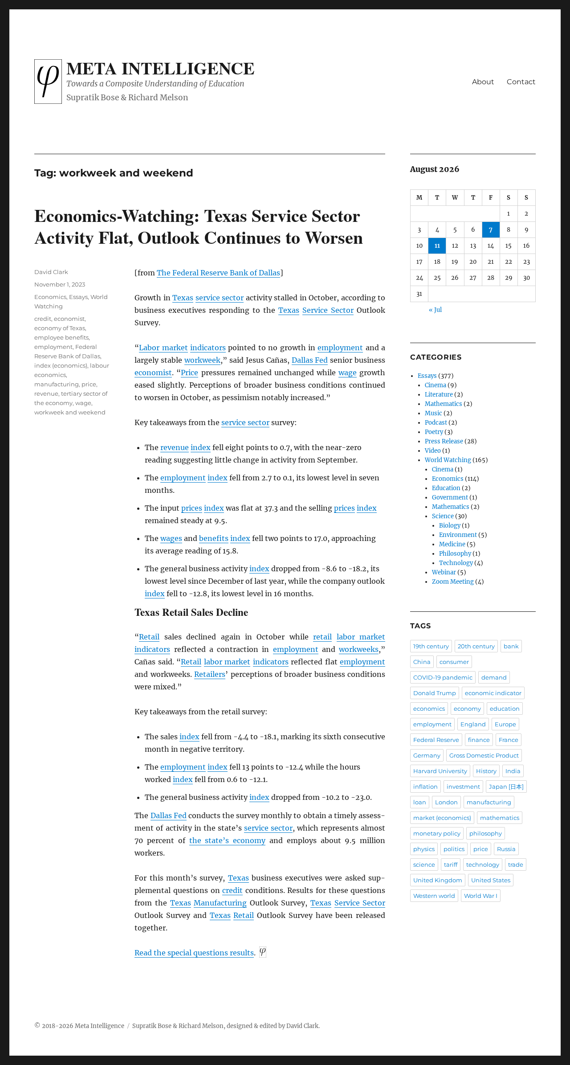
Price (189, 372)
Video (433, 451)
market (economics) (442, 817)
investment (463, 786)
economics (429, 708)
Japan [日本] (506, 786)
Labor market (163, 347)
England (473, 724)
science (424, 864)
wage (347, 372)
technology (482, 864)
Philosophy (455, 553)
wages (171, 538)
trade (515, 864)
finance (479, 739)
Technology (456, 563)
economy (467, 708)
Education (446, 488)
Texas (182, 297)
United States (490, 880)
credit (232, 890)
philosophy (485, 833)
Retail (149, 636)
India (513, 770)
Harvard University (440, 770)
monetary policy (436, 833)
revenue (174, 447)
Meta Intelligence (160, 67)
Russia (506, 848)
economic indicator (493, 692)
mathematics (499, 817)
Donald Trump (434, 692)
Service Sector (328, 310)
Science (443, 516)
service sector (219, 297)
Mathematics (443, 404)
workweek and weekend (70, 412)
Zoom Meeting (453, 582)
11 (437, 246)
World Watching (448, 460)
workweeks (359, 649)
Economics (50, 296)
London (446, 802)
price (88, 384)
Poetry (434, 432)
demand (494, 677)
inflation (425, 786)
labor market (361, 636)
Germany (426, 755)
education (505, 708)
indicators (208, 347)
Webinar (444, 572)
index (201, 447)
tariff (450, 864)
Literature (439, 394)
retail (322, 636)
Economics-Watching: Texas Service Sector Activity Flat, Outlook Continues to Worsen (198, 226)
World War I (480, 895)
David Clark (51, 271)
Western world (434, 895)
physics (424, 848)
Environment (458, 535)
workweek (202, 360)
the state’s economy (227, 840)
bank (511, 646)
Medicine (452, 544)
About (483, 82)
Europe (505, 724)
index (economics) (60, 365)
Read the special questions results (194, 952)
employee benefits (61, 337)
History (486, 770)
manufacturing (56, 384)
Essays (78, 296)
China (422, 661)
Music (433, 413)
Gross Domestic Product (484, 755)
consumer (454, 661)
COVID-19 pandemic (442, 677)
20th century (476, 646)
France (508, 739)
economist (153, 372)
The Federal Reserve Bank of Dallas (218, 272)
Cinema (435, 385)
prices (191, 508)
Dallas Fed (310, 360)
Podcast (436, 422)
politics (454, 848)
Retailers (209, 674)
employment (340, 347)
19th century (431, 646)
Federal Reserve (436, 739)
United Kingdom (437, 880)
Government (450, 497)
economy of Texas (59, 328)
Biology (449, 525)
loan (419, 802)
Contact (521, 82)
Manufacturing (220, 902)
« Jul (435, 310)
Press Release (444, 441)
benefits (213, 538)
